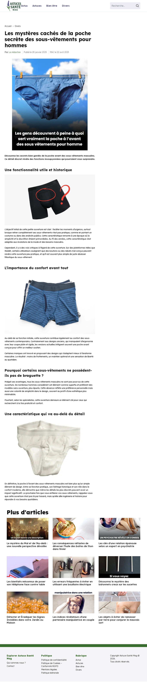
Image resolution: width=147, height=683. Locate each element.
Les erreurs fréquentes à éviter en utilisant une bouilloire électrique (73, 583)
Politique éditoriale (50, 673)
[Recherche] (137, 5)
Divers (65, 5)
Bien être (51, 5)
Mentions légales (49, 669)
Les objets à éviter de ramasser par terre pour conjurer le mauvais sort (119, 620)
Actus (24, 5)
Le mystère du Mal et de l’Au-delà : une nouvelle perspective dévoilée (27, 545)
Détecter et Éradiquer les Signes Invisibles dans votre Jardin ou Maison (26, 620)
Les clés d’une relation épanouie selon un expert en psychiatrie (118, 545)
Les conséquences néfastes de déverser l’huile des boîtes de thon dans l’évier (73, 546)
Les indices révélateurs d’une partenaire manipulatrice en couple (73, 618)
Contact (10, 666)
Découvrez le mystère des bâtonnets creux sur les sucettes (118, 583)
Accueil (8, 26)
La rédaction (15, 52)
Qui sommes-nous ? (16, 663)
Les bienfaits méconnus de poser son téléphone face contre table (26, 583)
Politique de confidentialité (53, 660)
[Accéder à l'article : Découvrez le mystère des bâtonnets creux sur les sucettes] (119, 567)
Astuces (36, 5)
